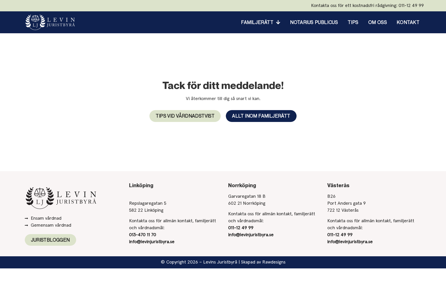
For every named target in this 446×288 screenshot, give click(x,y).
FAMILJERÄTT (257, 22)
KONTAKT (408, 22)
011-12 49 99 (411, 5)
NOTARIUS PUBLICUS (314, 22)
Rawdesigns (273, 262)
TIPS (353, 22)
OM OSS (377, 22)
